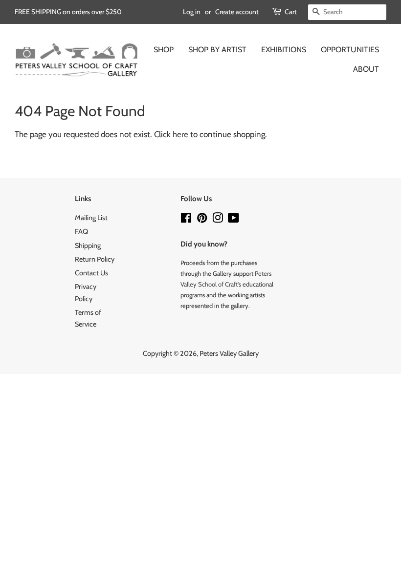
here (180, 134)
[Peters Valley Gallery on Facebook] (186, 219)
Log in (191, 11)
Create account (237, 11)
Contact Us (91, 272)
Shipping (88, 245)
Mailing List (91, 217)
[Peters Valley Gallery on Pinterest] (202, 219)
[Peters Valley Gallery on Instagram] (217, 219)
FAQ (81, 231)
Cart (291, 11)
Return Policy (94, 259)
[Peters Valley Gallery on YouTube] (233, 219)
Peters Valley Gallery (229, 353)
